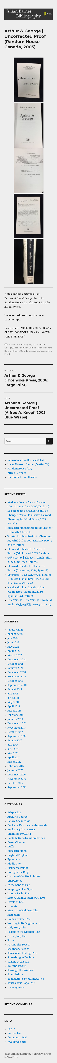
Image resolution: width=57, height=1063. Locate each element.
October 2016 (15, 783)
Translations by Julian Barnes (25, 978)
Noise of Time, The (19, 919)
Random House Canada (16, 351)
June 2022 (13, 642)
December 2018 (16, 672)
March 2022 (14, 655)
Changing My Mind (19, 833)
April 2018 (13, 706)
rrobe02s (13, 344)
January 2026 (15, 629)
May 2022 (13, 646)
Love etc (12, 906)
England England (17, 855)
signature (33, 351)
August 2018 (14, 689)
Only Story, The (16, 927)
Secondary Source (18, 948)
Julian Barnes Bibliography (17, 1054)
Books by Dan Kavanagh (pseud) (27, 825)
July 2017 (12, 744)
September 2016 (16, 787)
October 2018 (15, 680)
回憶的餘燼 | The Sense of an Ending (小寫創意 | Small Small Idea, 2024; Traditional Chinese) (29, 579)
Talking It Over (16, 965)
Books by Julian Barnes (24, 347)
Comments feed (17, 1037)
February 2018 (15, 714)
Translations (15, 974)
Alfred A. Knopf (16, 472)
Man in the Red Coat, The (22, 910)
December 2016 (16, 774)
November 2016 (16, 778)
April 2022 (13, 650)
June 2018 (13, 697)
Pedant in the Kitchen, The (23, 931)
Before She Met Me (18, 820)
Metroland (13, 914)
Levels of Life (15, 901)
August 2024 (14, 633)
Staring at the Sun (18, 961)
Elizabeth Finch (17, 850)
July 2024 (13, 638)
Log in (11, 1028)
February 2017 (15, 766)
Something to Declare (20, 957)
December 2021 (16, 659)
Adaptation (14, 812)
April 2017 (13, 757)
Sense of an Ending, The (22, 953)
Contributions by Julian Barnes (26, 838)
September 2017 (16, 736)
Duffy (10, 846)
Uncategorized (16, 987)
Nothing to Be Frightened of (24, 923)
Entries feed (14, 1033)
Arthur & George (17, 816)
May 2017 (12, 753)
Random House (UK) (19, 468)
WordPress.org (16, 1041)
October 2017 (15, 731)
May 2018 (13, 702)
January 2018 (15, 719)
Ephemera (13, 859)
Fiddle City (14, 863)
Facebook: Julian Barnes (22, 477)
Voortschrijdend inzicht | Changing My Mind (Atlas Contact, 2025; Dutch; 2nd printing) (29, 540)
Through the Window (20, 970)
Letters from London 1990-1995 (26, 897)
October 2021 (15, 663)
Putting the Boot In (18, 944)
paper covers (45, 347)
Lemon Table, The (18, 893)
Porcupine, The (16, 936)
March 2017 (14, 761)
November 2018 (16, 676)
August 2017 (14, 740)
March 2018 (14, 710)
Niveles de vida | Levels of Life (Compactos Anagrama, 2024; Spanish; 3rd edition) (26, 591)
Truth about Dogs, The (21, 982)
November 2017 (16, 727)
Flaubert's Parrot (17, 867)
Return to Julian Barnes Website (26, 460)
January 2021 (15, 667)
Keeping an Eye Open (20, 889)
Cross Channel (16, 842)
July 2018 (12, 693)
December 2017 (16, 723)
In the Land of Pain (18, 884)
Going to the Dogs (18, 872)
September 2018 (17, 685)
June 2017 (13, 748)
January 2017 (15, 770)
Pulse (10, 940)
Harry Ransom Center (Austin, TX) (28, 464)
